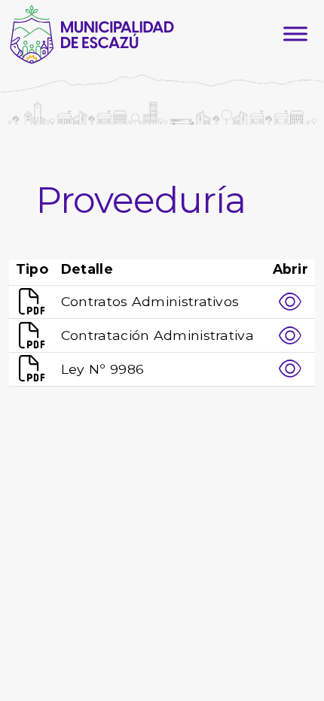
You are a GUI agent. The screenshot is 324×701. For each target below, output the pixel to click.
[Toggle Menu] (295, 34)
